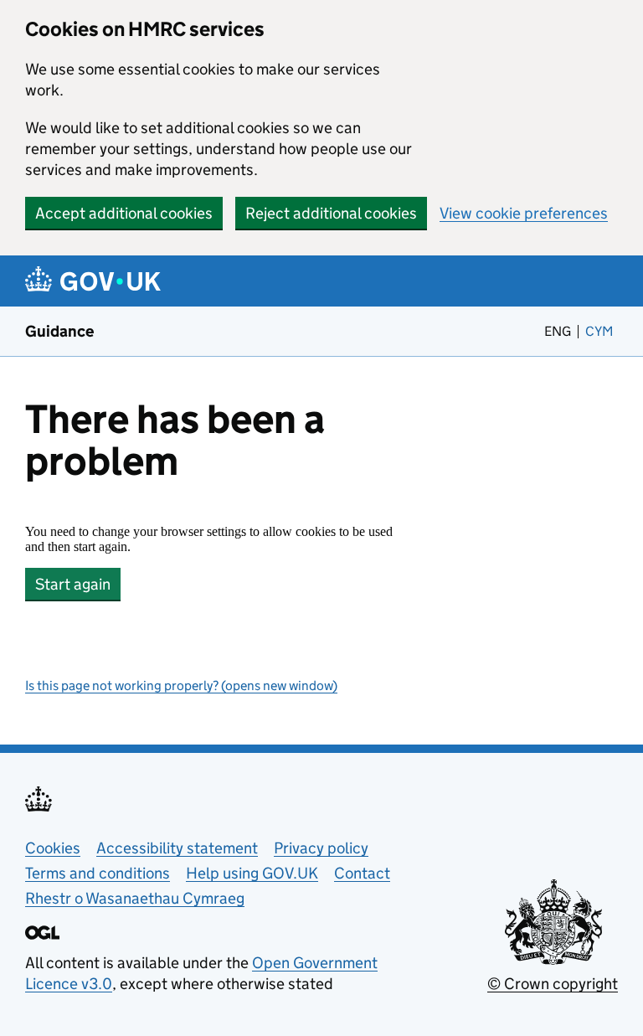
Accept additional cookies (124, 213)
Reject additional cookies (331, 213)
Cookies (52, 848)
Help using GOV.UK (252, 873)
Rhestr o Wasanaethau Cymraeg (134, 898)
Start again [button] (73, 584)
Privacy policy (321, 848)
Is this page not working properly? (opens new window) (181, 685)
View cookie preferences (524, 213)
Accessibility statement (177, 848)
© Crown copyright (552, 983)
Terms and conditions (97, 873)
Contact (362, 873)
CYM (601, 331)
